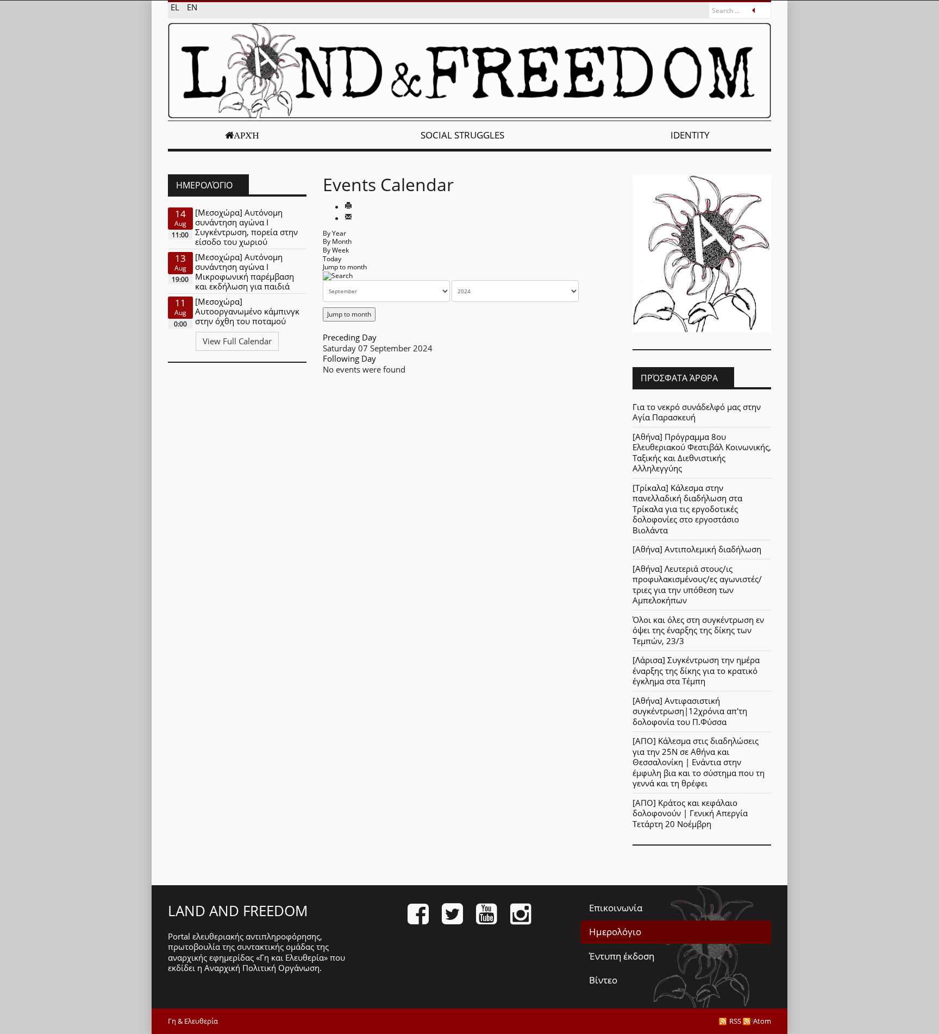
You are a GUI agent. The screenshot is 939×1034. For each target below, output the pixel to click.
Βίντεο (603, 980)
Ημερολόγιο (615, 931)
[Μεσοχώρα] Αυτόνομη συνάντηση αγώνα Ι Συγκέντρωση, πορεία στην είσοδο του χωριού (246, 227)
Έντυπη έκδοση (621, 956)
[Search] (338, 275)
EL (176, 7)
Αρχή (246, 135)
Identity (690, 135)
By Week (336, 250)
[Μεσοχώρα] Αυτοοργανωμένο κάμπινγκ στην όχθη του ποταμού (247, 311)
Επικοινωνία (615, 907)
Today (332, 258)
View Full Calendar (237, 341)
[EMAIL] (348, 217)
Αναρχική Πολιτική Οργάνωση (262, 967)
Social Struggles (462, 135)
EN (192, 7)
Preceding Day (350, 337)
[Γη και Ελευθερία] (469, 70)
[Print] (348, 206)
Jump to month (345, 267)
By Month (337, 241)
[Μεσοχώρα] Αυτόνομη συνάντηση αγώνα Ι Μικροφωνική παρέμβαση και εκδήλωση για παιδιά (244, 271)
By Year (334, 233)
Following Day (349, 358)
